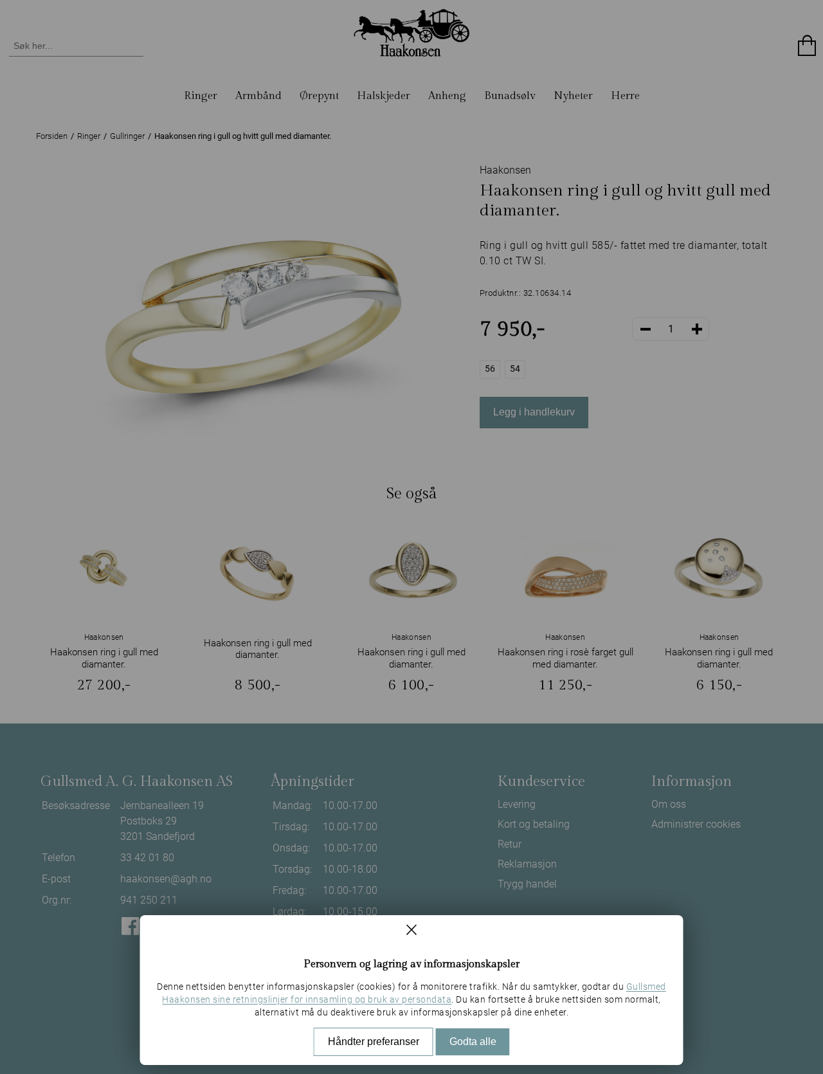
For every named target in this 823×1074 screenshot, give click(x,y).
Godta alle (472, 1041)
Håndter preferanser (373, 1041)
